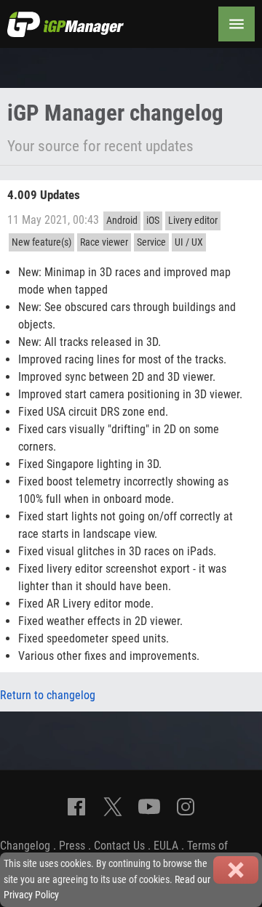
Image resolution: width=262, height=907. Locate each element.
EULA (166, 845)
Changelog (25, 845)
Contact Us (119, 845)
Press (72, 845)
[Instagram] (185, 806)
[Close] (235, 870)
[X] (112, 806)
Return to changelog (47, 695)
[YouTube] (149, 806)
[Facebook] (76, 806)
